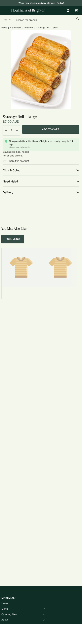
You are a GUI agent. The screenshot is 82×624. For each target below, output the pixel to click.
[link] (12, 239)
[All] (7, 20)
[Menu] (5, 10)
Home (4, 28)
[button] (78, 19)
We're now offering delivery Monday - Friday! (41, 3)
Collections (15, 28)
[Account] (68, 10)
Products (28, 28)
